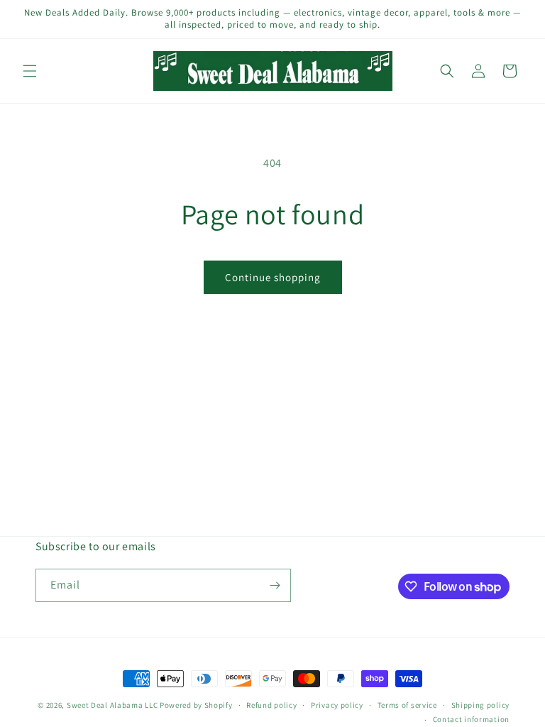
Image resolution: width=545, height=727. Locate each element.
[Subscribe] (274, 585)
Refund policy (271, 705)
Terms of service (407, 705)
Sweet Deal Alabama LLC (112, 705)
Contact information (471, 719)
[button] (29, 71)
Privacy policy (337, 705)
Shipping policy (480, 705)
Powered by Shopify (196, 705)
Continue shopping (273, 277)
